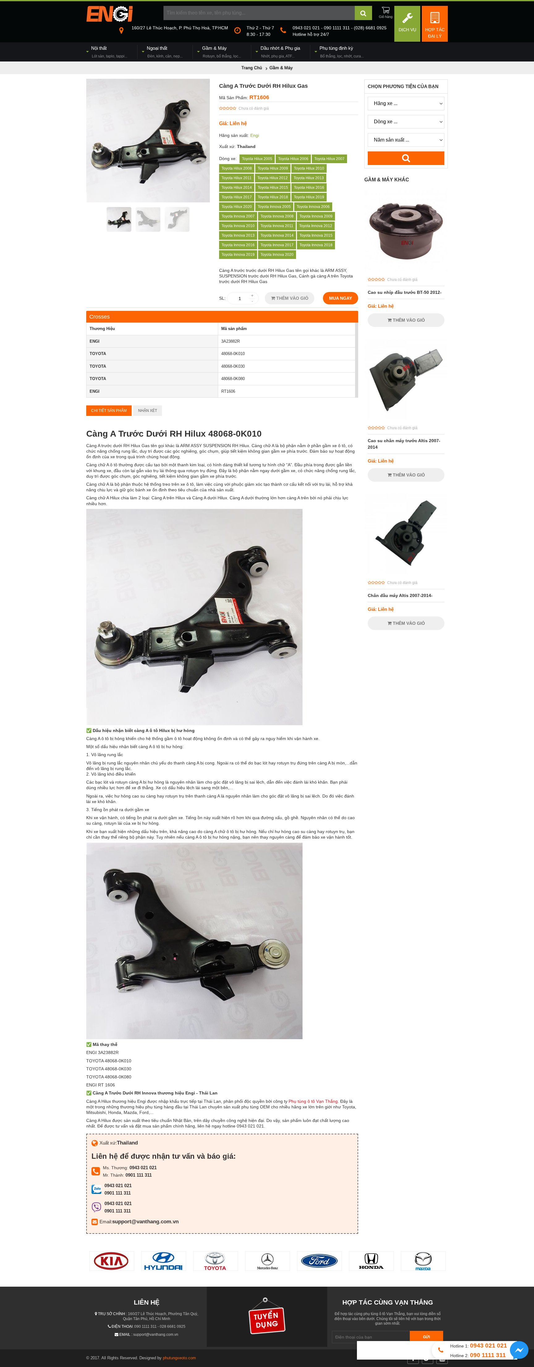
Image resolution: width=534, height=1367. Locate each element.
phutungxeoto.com (179, 1358)
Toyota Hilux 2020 (237, 207)
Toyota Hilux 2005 (257, 159)
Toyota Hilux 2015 (273, 187)
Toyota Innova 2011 (277, 226)
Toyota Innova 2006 (313, 207)
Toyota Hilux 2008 (237, 168)
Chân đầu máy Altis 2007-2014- (400, 595)
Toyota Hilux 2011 (237, 178)
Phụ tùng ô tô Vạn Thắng (313, 1101)
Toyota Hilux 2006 (293, 159)
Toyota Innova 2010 (238, 226)
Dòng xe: (228, 158)
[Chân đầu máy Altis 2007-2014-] (406, 572)
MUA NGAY (340, 298)
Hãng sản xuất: (234, 135)
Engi (254, 135)
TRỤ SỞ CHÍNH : (112, 1314)
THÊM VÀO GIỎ (291, 298)
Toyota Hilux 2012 (272, 178)
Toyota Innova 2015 (316, 235)
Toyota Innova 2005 (274, 207)
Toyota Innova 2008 (277, 216)
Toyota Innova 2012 (315, 226)
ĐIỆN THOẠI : (123, 1326)
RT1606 (259, 97)
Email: (106, 1221)
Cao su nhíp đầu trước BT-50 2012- (405, 292)
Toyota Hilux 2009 (273, 168)
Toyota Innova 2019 (238, 254)
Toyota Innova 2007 (238, 216)
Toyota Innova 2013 (238, 235)
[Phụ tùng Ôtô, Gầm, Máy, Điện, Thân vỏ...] (109, 20)
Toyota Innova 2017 (277, 245)
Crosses (99, 317)
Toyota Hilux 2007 (329, 159)
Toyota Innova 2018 (316, 245)
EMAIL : (125, 1334)
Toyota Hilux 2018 (273, 197)
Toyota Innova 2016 (238, 245)
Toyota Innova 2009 (316, 216)
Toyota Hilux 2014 (237, 187)
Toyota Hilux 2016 (309, 187)
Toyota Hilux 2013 (309, 178)
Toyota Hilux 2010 (309, 168)
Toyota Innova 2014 (277, 235)
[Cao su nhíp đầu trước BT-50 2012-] (406, 269)
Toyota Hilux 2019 (309, 197)
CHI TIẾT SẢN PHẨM (109, 410)
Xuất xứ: (227, 146)
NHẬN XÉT (147, 410)
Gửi (426, 1337)
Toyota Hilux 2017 (237, 197)
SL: (222, 298)
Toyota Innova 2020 (277, 254)
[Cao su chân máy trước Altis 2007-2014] (406, 418)
